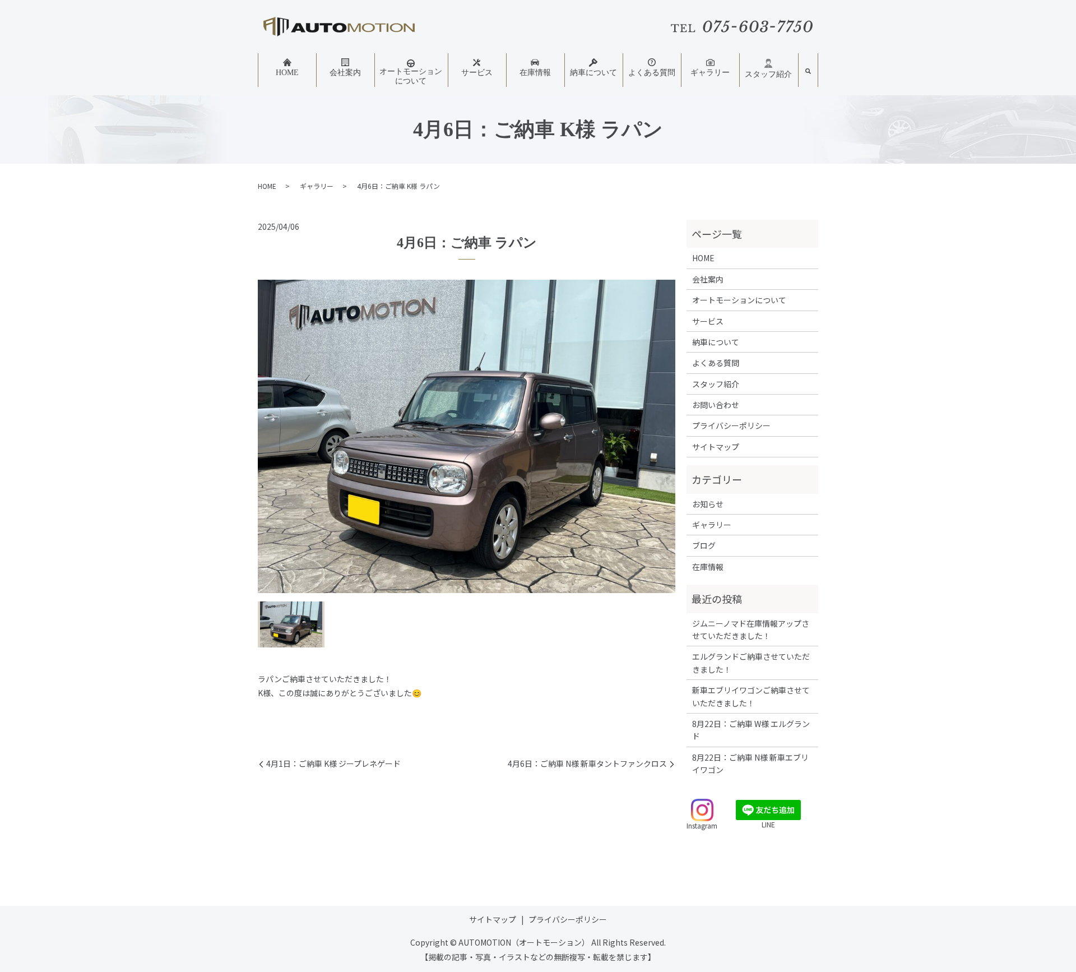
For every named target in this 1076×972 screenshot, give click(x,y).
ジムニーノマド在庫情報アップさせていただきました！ (750, 629)
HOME (287, 72)
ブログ (704, 545)
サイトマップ (715, 446)
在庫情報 (535, 72)
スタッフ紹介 (768, 74)
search (808, 71)
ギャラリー (710, 72)
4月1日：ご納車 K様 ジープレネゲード (333, 763)
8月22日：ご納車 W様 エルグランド (751, 730)
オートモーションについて (410, 76)
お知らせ (707, 504)
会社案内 (345, 72)
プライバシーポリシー (731, 425)
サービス (477, 72)
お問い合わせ (715, 404)
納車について (593, 72)
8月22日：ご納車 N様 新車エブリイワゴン (750, 763)
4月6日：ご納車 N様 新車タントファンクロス (587, 763)
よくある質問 (651, 72)
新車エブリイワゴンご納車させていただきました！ (751, 696)
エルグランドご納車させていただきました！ (751, 662)
